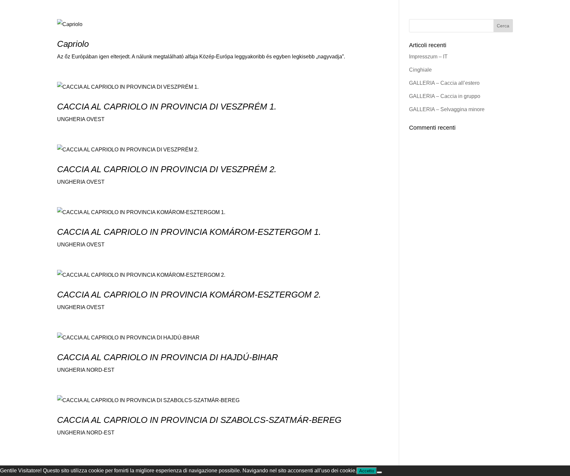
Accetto (366, 470)
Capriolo (73, 44)
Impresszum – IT (428, 56)
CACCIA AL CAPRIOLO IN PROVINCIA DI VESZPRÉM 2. (166, 169)
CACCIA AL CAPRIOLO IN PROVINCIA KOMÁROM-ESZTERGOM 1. (189, 232)
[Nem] (379, 472)
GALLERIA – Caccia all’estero (444, 83)
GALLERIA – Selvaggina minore (447, 109)
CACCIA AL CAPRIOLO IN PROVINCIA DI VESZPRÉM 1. (166, 106)
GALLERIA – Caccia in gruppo (444, 96)
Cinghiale (420, 70)
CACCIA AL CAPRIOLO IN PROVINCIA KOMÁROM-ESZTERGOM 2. (189, 295)
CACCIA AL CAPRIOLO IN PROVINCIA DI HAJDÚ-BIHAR (167, 357)
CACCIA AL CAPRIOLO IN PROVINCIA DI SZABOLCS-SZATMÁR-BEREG (199, 420)
